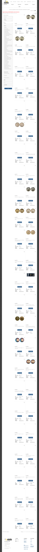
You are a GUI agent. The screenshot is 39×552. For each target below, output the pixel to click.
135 (16, 432)
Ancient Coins (6, 28)
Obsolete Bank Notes (7, 53)
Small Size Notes (7, 61)
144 (27, 518)
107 (16, 131)
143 (16, 518)
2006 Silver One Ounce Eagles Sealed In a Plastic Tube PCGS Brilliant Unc (19, 499)
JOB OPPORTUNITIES (26, 545)
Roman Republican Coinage (8, 58)
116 (27, 217)
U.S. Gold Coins (6, 63)
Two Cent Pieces (7, 62)
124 (27, 303)
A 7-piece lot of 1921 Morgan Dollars (19, 25)
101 (16, 66)
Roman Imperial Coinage (8, 57)
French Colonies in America (8, 40)
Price (4, 79)
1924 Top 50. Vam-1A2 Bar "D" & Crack (30, 25)
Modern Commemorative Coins (8, 50)
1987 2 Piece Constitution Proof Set (19, 175)
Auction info (32, 10)
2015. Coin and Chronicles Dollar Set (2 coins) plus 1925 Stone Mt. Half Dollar (19, 305)
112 (27, 174)
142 (27, 497)
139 (16, 475)
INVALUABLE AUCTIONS (32, 546)
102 (27, 66)
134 (27, 411)
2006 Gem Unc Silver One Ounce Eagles (30, 477)
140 (27, 475)
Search (12, 4)
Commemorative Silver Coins (8, 34)
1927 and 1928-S (17, 132)
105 (16, 109)
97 (16, 23)
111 (16, 174)
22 (31, 531)
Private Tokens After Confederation (9, 54)
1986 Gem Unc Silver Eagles (18, 455)
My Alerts (26, 4)
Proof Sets (6, 55)
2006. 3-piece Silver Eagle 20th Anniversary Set (19, 520)
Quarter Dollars (6, 56)
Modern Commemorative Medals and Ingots (10, 51)
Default (5, 20)
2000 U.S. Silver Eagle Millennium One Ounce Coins (19, 370)
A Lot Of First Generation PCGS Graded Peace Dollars (30, 68)
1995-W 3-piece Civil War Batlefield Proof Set (30, 283)
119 (16, 260)
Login (19, 6)
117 (16, 238)
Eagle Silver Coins (7, 38)
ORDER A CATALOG (25, 542)
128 (27, 346)
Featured (6, 75)
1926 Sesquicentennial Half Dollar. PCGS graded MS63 (19, 240)
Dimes (5, 36)
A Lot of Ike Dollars (28, 132)
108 (27, 131)
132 (27, 389)
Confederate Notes (7, 35)
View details (19, 28)
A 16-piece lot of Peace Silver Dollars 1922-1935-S (19, 111)
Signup (33, 4)
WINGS (31, 544)
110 (27, 152)
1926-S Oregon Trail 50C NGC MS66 (19, 219)
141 (16, 497)
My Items (19, 4)
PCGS (31, 539)
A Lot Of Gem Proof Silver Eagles (19, 412)
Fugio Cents (6, 41)
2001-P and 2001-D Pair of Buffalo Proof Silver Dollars (19, 283)
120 (27, 260)
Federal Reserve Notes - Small (8, 39)
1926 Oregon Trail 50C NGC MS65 (30, 197)
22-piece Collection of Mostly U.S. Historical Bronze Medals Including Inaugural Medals (30, 326)
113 (16, 195)
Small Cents (6, 60)
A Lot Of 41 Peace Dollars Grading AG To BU (30, 46)
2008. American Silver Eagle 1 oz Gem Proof (30, 370)
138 (27, 454)
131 (16, 389)
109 (16, 152)
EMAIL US (25, 539)
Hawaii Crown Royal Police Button (19, 326)
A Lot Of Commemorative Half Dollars (19, 262)
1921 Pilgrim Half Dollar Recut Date (30, 218)
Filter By (5, 25)
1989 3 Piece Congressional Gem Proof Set (30, 176)
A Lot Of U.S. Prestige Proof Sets (19, 197)
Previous (22, 531)
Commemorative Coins (7, 33)
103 (16, 88)
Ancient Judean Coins (7, 30)
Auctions (5, 4)
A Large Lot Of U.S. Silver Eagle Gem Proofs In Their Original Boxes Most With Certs (19, 391)
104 (27, 88)
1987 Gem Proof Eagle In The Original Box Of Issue (30, 348)
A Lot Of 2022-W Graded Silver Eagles (30, 434)
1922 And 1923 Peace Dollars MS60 (30, 89)
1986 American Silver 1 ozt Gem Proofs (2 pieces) (30, 456)
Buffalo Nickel (6, 31)
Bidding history (21, 54)
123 (16, 303)
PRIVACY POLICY (26, 547)
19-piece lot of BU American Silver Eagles (30, 413)
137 (16, 454)
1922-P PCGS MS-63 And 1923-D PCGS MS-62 (19, 90)
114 (27, 195)
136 (27, 432)
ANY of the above (6, 73)
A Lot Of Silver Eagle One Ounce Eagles (19, 434)
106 (27, 109)
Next (33, 531)
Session (4, 22)
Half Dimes (6, 42)
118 (27, 238)
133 (16, 411)
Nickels (6, 52)
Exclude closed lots (7, 77)
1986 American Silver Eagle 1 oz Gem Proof (19, 348)
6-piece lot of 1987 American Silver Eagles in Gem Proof (19, 477)
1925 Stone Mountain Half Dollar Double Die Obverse (30, 240)
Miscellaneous (6, 49)
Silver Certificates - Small (7, 59)
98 (27, 23)
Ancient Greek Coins (7, 29)
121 (16, 281)
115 (16, 217)
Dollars (6, 37)
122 (27, 281)
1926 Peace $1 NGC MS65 (18, 46)
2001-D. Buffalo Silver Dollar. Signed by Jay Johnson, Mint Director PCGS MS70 (30, 262)
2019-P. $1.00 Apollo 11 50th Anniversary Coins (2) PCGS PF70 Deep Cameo (30, 305)
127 (16, 346)
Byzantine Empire (7, 32)
